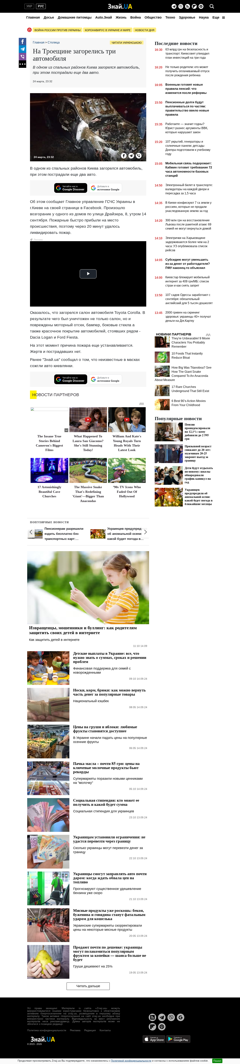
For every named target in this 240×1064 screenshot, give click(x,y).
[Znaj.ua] (120, 6)
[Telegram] (174, 6)
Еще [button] (216, 17)
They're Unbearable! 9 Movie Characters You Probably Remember (191, 342)
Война (135, 17)
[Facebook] (22, 41)
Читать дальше (88, 986)
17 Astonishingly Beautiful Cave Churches (49, 491)
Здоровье (187, 17)
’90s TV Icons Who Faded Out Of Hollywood (127, 491)
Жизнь (121, 17)
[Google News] (180, 1017)
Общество (153, 17)
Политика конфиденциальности (46, 1030)
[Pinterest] (201, 6)
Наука (204, 17)
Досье (49, 17)
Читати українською (127, 42)
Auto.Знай (103, 17)
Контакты (105, 1030)
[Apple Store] (154, 1039)
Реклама (75, 1030)
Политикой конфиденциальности (131, 1060)
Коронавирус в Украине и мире (107, 30)
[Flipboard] (194, 6)
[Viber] (180, 6)
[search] (212, 6)
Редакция (90, 1030)
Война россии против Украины (57, 30)
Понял (217, 1060)
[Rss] (187, 6)
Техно (170, 17)
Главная (33, 17)
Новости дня (144, 30)
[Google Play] (178, 1039)
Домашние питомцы (75, 17)
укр (29, 6)
